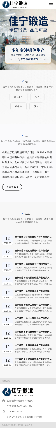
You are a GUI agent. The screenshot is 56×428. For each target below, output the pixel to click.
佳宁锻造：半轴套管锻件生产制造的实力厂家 (34, 332)
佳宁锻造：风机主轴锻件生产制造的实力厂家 (34, 318)
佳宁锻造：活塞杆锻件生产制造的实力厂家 (34, 291)
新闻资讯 (27, 214)
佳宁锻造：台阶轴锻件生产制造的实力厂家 (34, 359)
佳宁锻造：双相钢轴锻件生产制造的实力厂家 (34, 237)
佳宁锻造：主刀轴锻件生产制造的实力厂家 (34, 345)
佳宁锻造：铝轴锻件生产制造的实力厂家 (34, 264)
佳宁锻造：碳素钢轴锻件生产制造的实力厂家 (34, 250)
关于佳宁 (27, 136)
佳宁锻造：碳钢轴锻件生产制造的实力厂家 (34, 278)
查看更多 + (12, 187)
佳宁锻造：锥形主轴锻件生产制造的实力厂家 (34, 305)
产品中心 (27, 82)
